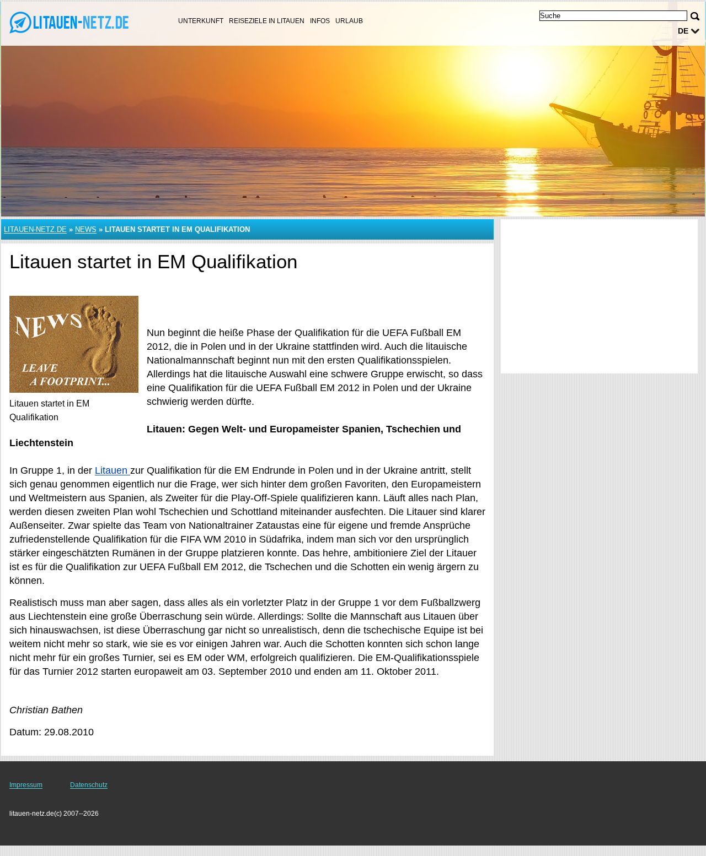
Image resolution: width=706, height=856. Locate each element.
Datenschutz (89, 785)
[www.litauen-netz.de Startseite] (77, 22)
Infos (320, 21)
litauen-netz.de (35, 229)
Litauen (112, 470)
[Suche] (695, 16)
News (86, 229)
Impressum (25, 785)
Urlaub (349, 21)
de (683, 30)
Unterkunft (200, 21)
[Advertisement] (599, 296)
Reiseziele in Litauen (266, 21)
